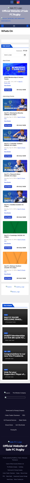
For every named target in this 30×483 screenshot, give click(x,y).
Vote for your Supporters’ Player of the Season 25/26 (14, 374)
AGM (5, 351)
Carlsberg (21, 467)
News (9, 351)
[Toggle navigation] (14, 26)
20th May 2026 (9, 377)
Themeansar (15, 460)
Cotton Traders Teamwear (12, 415)
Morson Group (24, 473)
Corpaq (17, 473)
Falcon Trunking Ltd (18, 479)
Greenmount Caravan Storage (20, 476)
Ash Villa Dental (20, 425)
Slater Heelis (22, 420)
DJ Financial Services (10, 420)
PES (23, 415)
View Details (7, 85)
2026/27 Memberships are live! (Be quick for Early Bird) (14, 337)
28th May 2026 (9, 358)
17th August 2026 (10, 322)
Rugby (5, 314)
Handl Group (10, 479)
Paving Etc (14, 430)
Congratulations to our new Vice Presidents (14, 355)
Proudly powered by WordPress (10, 457)
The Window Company (19, 393)
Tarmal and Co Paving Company (15, 410)
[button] (25, 25)
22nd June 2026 (9, 340)
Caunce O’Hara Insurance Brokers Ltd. (15, 463)
